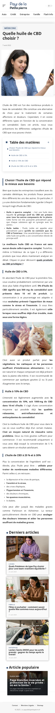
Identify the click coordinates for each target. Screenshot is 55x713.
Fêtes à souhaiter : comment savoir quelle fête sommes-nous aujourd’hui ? (28, 609)
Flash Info (14, 676)
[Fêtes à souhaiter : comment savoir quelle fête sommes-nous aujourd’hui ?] (27, 589)
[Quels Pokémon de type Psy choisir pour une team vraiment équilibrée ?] (27, 548)
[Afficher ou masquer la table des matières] (44, 142)
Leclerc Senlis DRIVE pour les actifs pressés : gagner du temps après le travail (26, 652)
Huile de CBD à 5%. (19, 155)
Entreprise (13, 648)
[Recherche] (43, 6)
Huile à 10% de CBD (19, 160)
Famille (12, 605)
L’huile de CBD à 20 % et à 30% (24, 166)
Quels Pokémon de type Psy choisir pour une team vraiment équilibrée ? (27, 567)
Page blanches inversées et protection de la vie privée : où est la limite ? (27, 682)
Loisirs (11, 564)
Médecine (10, 28)
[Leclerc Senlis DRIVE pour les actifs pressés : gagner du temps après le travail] (27, 632)
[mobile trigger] (5, 6)
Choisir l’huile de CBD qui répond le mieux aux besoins (27, 149)
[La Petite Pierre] (18, 6)
